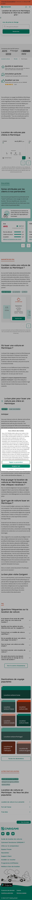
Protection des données (19, 469)
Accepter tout (16, 466)
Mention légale (10, 469)
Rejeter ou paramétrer (16, 462)
